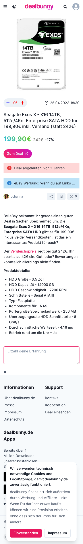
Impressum (57, 533)
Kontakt (51, 398)
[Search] (65, 6)
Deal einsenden (58, 412)
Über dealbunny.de (19, 398)
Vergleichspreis (23, 251)
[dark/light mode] (14, 6)
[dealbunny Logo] (40, 6)
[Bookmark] (61, 196)
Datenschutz (14, 419)
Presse (9, 405)
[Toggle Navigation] (5, 6)
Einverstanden (26, 533)
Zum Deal (15, 153)
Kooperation (55, 405)
